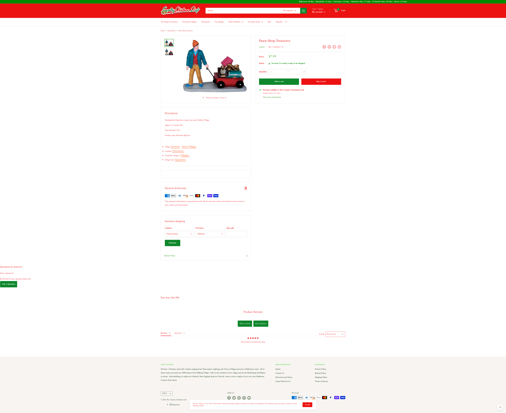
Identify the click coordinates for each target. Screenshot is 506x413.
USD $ (164, 393)
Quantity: (263, 72)
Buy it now (321, 81)
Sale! (269, 22)
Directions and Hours (283, 377)
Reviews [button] (164, 333)
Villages (185, 155)
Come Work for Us (282, 381)
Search (278, 369)
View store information (272, 97)
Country (168, 228)
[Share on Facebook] (324, 47)
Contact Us (279, 373)
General (175, 146)
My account (317, 12)
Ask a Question (8, 284)
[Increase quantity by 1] (304, 72)
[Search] (303, 11)
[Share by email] (339, 47)
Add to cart (279, 81)
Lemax (262, 47)
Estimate (172, 243)
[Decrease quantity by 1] (271, 72)
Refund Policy (169, 256)
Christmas (178, 150)
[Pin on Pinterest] (329, 47)
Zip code (230, 228)
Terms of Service (321, 381)
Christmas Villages (189, 22)
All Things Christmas (169, 22)
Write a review (245, 323)
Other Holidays (234, 22)
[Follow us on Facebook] (229, 398)
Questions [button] (178, 333)
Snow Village (189, 146)
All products (171, 30)
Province (200, 228)
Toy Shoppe (219, 22)
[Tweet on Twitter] (334, 47)
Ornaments (205, 22)
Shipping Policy (321, 377)
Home (163, 30)
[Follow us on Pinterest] (244, 398)
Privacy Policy (320, 369)
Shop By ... (280, 22)
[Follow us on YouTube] (249, 398)
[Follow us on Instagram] (239, 398)
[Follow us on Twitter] (234, 398)
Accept (307, 404)
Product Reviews (253, 312)
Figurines (180, 159)
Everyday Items (254, 22)
